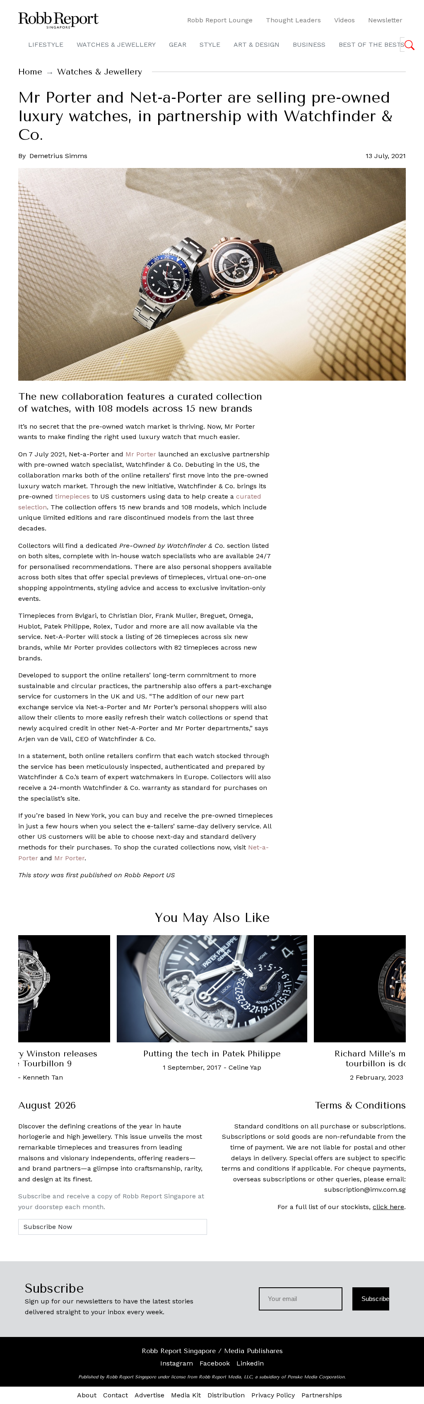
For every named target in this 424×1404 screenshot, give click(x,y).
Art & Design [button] (256, 44)
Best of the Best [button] (370, 44)
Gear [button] (177, 44)
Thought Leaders (293, 20)
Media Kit (186, 1395)
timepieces (72, 496)
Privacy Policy (273, 1395)
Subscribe (375, 1298)
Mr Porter (140, 454)
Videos (344, 20)
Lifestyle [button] (45, 44)
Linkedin (250, 1363)
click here (388, 1207)
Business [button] (309, 44)
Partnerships (321, 1395)
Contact (115, 1395)
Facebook (215, 1363)
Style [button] (210, 44)
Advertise (149, 1395)
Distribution (226, 1395)
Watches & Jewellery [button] (116, 44)
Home (30, 72)
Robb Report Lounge (220, 20)
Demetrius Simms (58, 156)
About (86, 1395)
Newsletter (385, 20)
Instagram (176, 1363)
